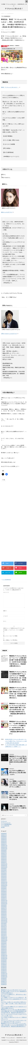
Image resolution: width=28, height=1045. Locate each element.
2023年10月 (4, 885)
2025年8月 (4, 851)
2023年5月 (4, 893)
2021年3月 (4, 932)
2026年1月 (4, 844)
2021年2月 (4, 934)
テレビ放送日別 (5, 825)
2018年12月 (4, 973)
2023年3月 (4, 896)
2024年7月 (4, 871)
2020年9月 (4, 941)
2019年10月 (4, 958)
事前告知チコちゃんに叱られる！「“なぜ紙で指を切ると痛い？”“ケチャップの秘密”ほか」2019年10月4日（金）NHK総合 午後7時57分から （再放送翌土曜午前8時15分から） (18, 727)
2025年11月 (4, 847)
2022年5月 (4, 911)
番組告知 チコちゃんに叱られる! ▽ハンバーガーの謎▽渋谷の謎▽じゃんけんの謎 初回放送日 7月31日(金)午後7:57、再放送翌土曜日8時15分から (13, 1025)
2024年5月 (4, 874)
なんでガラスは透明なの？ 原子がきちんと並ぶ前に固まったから (17, 772)
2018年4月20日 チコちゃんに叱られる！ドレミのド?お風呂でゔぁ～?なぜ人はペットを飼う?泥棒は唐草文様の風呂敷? (16, 741)
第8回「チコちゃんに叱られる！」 (10, 87)
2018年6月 (4, 983)
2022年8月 (4, 906)
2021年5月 (4, 929)
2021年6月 (4, 928)
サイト (4, 621)
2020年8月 (4, 943)
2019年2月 (4, 970)
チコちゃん (4, 821)
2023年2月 (4, 897)
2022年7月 (4, 908)
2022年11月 (4, 902)
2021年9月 (4, 923)
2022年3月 (4, 914)
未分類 (3, 827)
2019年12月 (4, 955)
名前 (5, 610)
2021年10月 (4, 922)
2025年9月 (4, 850)
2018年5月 (4, 984)
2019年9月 (4, 960)
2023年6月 (4, 891)
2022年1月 (4, 917)
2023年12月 (4, 882)
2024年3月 (4, 877)
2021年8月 (4, 925)
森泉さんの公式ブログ (7, 212)
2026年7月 (4, 835)
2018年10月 (4, 976)
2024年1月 (4, 880)
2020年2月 (4, 952)
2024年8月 (4, 870)
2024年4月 (4, 876)
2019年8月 (4, 961)
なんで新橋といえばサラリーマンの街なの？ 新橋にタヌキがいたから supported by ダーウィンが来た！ (14, 999)
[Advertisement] (14, 505)
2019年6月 (4, 964)
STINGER (16, 1042)
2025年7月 (4, 853)
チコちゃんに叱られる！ (14, 9)
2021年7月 (4, 926)
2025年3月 (4, 859)
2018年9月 (4, 978)
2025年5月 (4, 856)
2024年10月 (4, 867)
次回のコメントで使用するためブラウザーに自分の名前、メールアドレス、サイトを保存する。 (13, 630)
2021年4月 (4, 931)
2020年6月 (4, 946)
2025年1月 (4, 862)
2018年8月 (4, 979)
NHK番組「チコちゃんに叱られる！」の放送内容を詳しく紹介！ (14, 1037)
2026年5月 (4, 838)
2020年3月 (4, 950)
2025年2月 (4, 861)
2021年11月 (4, 920)
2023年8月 (4, 888)
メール (5, 616)
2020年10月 (4, 940)
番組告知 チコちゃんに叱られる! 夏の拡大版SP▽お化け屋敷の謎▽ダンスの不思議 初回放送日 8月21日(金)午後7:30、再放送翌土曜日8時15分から (13, 1011)
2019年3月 (4, 969)
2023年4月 (4, 894)
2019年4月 (4, 967)
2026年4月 (4, 839)
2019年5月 (4, 966)
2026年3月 (4, 841)
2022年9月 (4, 905)
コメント (6, 592)
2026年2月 (4, 842)
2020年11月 (4, 938)
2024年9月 (4, 868)
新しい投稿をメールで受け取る (10, 640)
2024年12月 (4, 864)
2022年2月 (4, 915)
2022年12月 (4, 900)
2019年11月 (4, 957)
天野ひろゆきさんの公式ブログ (9, 333)
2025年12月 (4, 845)
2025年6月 (4, 854)
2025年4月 (4, 857)
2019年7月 (4, 963)
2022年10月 (4, 903)
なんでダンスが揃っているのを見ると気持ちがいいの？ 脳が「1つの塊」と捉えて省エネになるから (13, 1003)
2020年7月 (4, 944)
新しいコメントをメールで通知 (10, 635)
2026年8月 (4, 833)
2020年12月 (4, 937)
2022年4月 (4, 912)
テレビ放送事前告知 (6, 579)
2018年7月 (4, 981)
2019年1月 (4, 972)
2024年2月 (4, 879)
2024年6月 (4, 873)
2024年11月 (4, 865)
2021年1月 (4, 935)
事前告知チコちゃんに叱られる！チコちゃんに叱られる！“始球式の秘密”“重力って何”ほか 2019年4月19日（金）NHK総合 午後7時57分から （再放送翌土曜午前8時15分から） (17, 709)
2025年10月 (4, 848)
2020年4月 (4, 949)
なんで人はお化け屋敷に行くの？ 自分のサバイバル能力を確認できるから (17, 808)
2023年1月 (4, 899)
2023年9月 (4, 886)
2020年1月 (4, 954)
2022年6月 (4, 909)
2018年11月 (4, 975)
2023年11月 (4, 883)
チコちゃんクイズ (5, 822)
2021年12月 (4, 918)
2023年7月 (4, 890)
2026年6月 (4, 836)
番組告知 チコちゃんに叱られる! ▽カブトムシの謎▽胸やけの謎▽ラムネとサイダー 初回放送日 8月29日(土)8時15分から (18, 760)
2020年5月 (4, 947)
